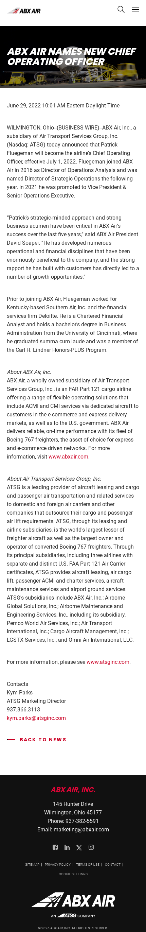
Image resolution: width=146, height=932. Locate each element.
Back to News (37, 739)
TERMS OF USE (87, 864)
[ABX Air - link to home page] (24, 10)
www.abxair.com (68, 456)
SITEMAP (32, 864)
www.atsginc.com (108, 662)
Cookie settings (73, 874)
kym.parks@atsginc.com (36, 718)
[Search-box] (121, 11)
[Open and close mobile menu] (135, 9)
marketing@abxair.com (81, 829)
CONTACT (113, 864)
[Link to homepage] (73, 902)
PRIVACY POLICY (58, 864)
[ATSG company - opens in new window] (73, 919)
